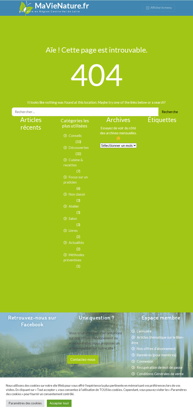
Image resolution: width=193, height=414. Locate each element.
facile (148, 188)
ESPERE (176, 182)
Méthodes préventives (74, 257)
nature (175, 240)
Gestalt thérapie (169, 198)
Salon (73, 219)
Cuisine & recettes (73, 162)
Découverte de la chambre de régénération (36, 213)
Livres (73, 231)
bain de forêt (172, 149)
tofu (176, 278)
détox (172, 176)
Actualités (76, 243)
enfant (165, 182)
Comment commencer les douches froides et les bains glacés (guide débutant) (34, 156)
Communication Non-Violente (162, 170)
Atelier (74, 206)
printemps (162, 259)
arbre (156, 137)
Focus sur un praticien (76, 179)
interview (157, 203)
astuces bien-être (162, 142)
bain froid (152, 154)
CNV (165, 160)
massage (175, 210)
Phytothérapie (155, 253)
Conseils (75, 136)
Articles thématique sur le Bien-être (158, 340)
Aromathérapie (170, 137)
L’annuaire (144, 331)
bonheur (166, 154)
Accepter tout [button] (59, 403)
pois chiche (171, 253)
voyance (171, 283)
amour (149, 137)
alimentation (162, 130)
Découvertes (79, 148)
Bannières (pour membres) (156, 355)
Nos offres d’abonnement (156, 349)
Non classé (77, 194)
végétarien (158, 289)
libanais (168, 203)
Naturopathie (162, 247)
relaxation (157, 265)
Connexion (145, 361)
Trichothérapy (154, 283)
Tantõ (170, 278)
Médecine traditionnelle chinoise (163, 228)
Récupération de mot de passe (159, 367)
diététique (158, 175)
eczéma (150, 182)
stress (173, 266)
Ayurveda (154, 148)
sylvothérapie (155, 272)
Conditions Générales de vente (160, 374)
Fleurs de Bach (162, 193)
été (168, 296)
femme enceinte (163, 188)
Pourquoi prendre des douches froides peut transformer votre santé (34, 181)
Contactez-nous (82, 359)
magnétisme (156, 209)
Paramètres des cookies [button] (25, 403)
